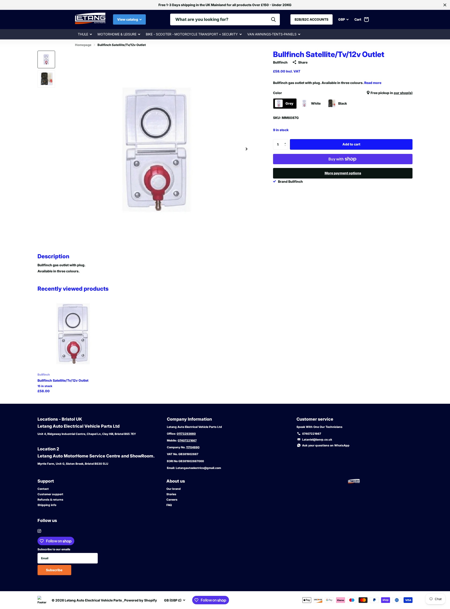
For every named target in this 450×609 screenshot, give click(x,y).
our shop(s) (403, 93)
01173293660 (186, 433)
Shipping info (47, 505)
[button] (246, 149)
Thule (83, 34)
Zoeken (273, 19)
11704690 (192, 447)
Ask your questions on (325, 445)
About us (175, 481)
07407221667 (187, 440)
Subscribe (54, 570)
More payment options (343, 173)
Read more (372, 83)
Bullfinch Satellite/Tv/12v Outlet (63, 380)
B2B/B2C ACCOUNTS (311, 19)
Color (342, 93)
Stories (171, 494)
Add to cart (351, 144)
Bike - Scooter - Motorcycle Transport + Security (192, 34)
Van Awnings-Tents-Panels (271, 34)
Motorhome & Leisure (117, 34)
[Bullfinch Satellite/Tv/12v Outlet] (73, 333)
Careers (171, 499)
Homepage (83, 45)
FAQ (169, 505)
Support (46, 481)
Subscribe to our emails (54, 549)
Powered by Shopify (140, 600)
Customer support (50, 494)
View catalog (128, 19)
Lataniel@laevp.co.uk (317, 439)
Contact (43, 489)
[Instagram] (39, 531)
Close (445, 5)
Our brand (173, 489)
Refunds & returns (50, 499)
